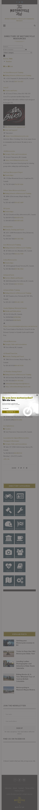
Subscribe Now (9, 411)
